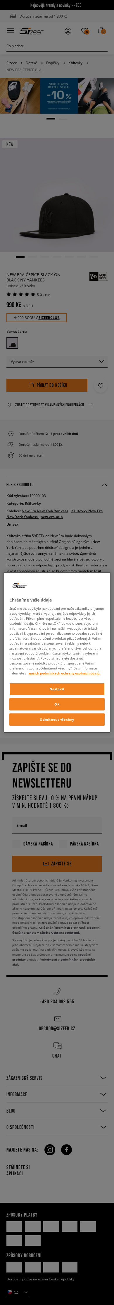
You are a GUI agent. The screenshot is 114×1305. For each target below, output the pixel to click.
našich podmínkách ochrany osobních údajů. (64, 673)
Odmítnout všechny (57, 719)
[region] (57, 652)
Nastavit (57, 689)
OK (56, 704)
